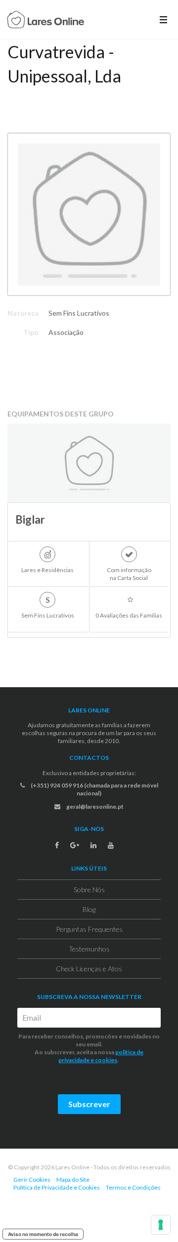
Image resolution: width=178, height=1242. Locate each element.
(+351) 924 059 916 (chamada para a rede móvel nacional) (94, 789)
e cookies (103, 1060)
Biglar (30, 519)
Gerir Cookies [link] (31, 1179)
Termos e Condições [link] (133, 1187)
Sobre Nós (89, 889)
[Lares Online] (45, 21)
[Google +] (74, 845)
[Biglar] (89, 462)
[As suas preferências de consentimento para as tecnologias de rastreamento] (160, 1224)
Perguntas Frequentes (89, 929)
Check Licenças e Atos (89, 968)
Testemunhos (89, 949)
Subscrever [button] (89, 1104)
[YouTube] (111, 845)
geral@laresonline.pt (94, 806)
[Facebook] (57, 845)
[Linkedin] (93, 845)
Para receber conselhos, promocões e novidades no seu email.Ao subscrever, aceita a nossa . (89, 1048)
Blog (89, 909)
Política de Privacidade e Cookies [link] (56, 1187)
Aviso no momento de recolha (43, 1234)
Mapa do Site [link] (72, 1179)
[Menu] (163, 19)
